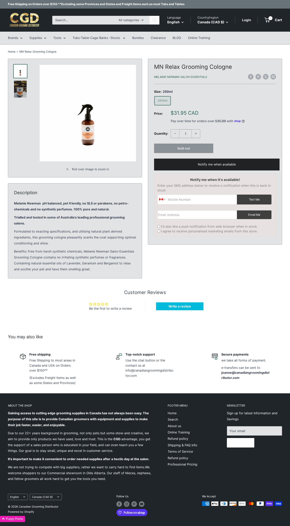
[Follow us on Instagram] (126, 504)
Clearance (158, 38)
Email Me (254, 214)
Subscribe (240, 443)
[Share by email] (273, 76)
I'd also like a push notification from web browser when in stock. (209, 226)
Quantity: (161, 133)
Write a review (179, 306)
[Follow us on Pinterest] (134, 504)
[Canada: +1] (162, 199)
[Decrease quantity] (175, 133)
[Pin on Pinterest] (258, 76)
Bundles (138, 38)
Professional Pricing (182, 464)
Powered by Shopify (21, 511)
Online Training (199, 38)
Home (11, 51)
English (14, 497)
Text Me (254, 199)
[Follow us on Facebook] (119, 504)
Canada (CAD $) (42, 497)
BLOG (177, 38)
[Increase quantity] (196, 133)
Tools (57, 38)
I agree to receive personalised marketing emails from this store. (209, 231)
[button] (12, 519)
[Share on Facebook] (251, 76)
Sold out (183, 148)
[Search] (154, 20)
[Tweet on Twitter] (265, 76)
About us (174, 426)
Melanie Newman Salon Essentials (180, 77)
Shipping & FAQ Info (182, 445)
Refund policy (178, 439)
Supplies (35, 38)
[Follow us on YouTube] (141, 504)
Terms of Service (180, 451)
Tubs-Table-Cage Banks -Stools (97, 38)
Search (173, 419)
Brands (13, 38)
